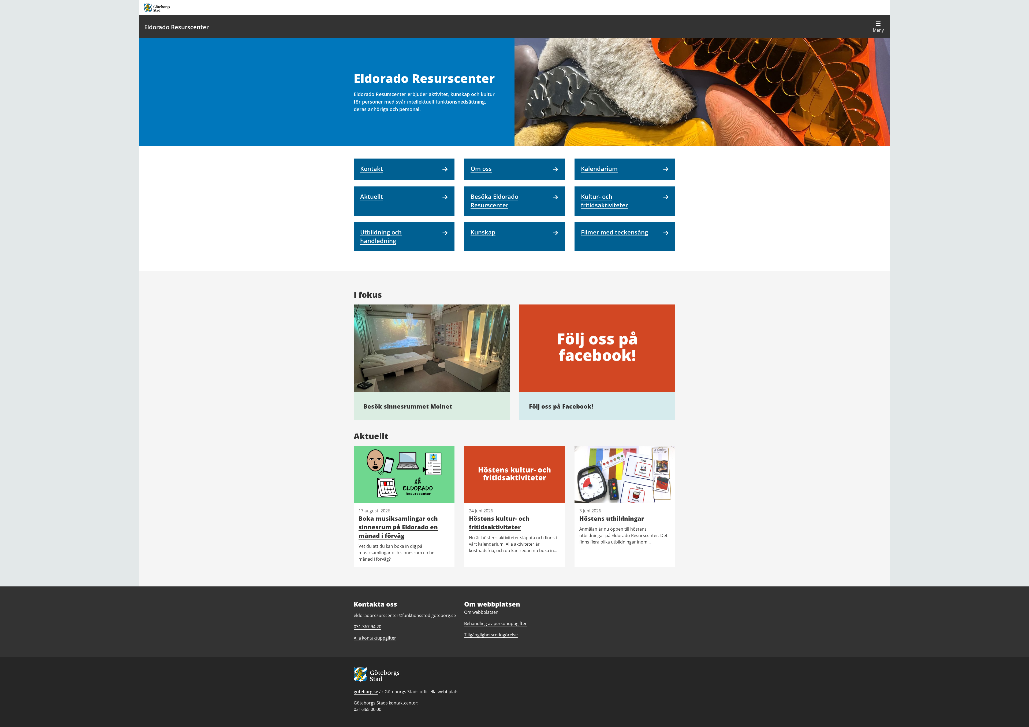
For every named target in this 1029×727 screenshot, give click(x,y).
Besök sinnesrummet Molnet (407, 406)
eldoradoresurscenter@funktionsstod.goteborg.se (405, 615)
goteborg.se (366, 692)
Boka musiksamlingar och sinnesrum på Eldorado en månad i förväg (398, 526)
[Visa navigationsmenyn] (878, 26)
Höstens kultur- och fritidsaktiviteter (499, 522)
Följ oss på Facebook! (561, 406)
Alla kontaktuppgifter (375, 638)
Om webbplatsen (481, 612)
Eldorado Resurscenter (176, 27)
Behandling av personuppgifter (495, 623)
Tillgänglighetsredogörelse (491, 635)
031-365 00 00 (367, 709)
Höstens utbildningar (611, 518)
